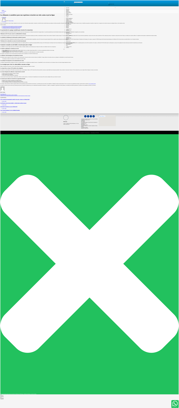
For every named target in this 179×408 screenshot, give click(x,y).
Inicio (3, 10)
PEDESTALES (68, 41)
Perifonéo (67, 27)
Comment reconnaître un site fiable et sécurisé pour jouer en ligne (11, 27)
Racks (67, 45)
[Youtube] (88, 116)
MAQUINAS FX (68, 30)
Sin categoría (4, 11)
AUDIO (67, 16)
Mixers (67, 39)
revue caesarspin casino (92, 83)
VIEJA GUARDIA (69, 35)
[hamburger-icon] (115, 7)
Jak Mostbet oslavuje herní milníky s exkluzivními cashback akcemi (13, 103)
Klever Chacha (11, 20)
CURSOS (67, 47)
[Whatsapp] (91, 116)
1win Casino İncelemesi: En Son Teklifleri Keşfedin (10, 110)
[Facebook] (85, 116)
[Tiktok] (93, 116)
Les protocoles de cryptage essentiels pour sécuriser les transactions (12, 26)
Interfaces (67, 15)
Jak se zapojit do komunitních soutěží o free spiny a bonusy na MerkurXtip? (15, 99)
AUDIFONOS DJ (68, 29)
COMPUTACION (69, 46)
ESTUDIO (67, 7)
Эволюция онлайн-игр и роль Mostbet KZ (8, 106)
